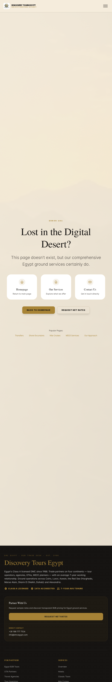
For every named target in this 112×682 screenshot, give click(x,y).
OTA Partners (10, 671)
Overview (62, 666)
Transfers (19, 335)
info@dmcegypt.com (18, 635)
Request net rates (73, 310)
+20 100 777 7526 (17, 631)
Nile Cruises (55, 335)
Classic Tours (64, 676)
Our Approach (90, 335)
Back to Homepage (38, 310)
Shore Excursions (36, 335)
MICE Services (72, 335)
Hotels (61, 671)
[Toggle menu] (105, 6)
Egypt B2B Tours (11, 666)
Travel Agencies (11, 676)
